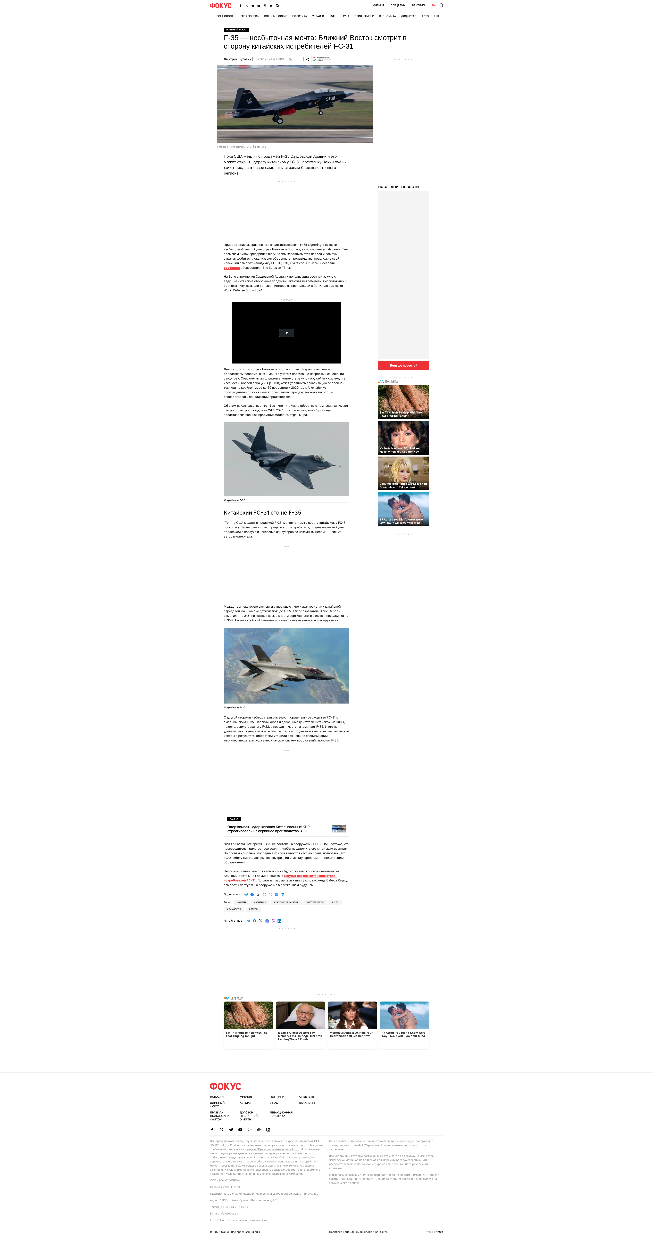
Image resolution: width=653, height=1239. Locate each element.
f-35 (335, 902)
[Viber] (265, 5)
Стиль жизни (364, 16)
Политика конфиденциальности (350, 1232)
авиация (261, 902)
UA (434, 5)
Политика (299, 16)
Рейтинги (419, 5)
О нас (274, 1102)
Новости (217, 1096)
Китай (242, 902)
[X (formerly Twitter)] (247, 5)
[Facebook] (240, 5)
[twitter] (221, 1130)
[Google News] (271, 5)
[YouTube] (259, 5)
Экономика (387, 16)
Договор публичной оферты (249, 1116)
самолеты (235, 909)
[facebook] (212, 1130)
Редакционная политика (281, 1114)
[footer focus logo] (225, 1086)
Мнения (378, 5)
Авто (425, 16)
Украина (318, 16)
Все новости (225, 16)
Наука (345, 16)
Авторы (245, 1102)
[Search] (441, 5)
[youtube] (240, 1130)
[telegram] (231, 1130)
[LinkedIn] (277, 5)
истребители (316, 902)
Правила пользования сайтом (220, 1116)
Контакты (381, 1232)
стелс (254, 909)
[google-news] (259, 1130)
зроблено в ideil (435, 1232)
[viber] (249, 1130)
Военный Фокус (275, 16)
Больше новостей (403, 365)
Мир (333, 16)
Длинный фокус (217, 1104)
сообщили (232, 267)
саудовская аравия (286, 902)
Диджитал (408, 16)
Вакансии (307, 1102)
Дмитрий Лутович (237, 59)
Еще (437, 16)
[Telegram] (253, 5)
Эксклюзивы (249, 16)
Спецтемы (398, 5)
